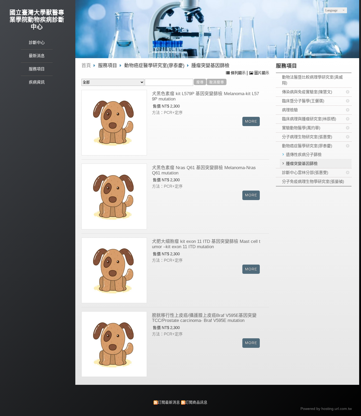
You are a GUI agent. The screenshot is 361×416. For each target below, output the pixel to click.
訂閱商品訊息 (196, 402)
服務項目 (108, 65)
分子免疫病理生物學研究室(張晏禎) (313, 181)
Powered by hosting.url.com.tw (326, 409)
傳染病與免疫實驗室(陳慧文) (307, 92)
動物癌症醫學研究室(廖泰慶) (307, 146)
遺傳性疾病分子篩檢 (304, 154)
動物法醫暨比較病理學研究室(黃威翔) (312, 80)
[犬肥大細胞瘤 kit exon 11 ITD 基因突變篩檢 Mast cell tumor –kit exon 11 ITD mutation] (114, 270)
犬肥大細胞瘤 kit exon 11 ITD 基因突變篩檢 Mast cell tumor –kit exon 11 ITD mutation (206, 244)
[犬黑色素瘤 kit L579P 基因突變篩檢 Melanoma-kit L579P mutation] (114, 122)
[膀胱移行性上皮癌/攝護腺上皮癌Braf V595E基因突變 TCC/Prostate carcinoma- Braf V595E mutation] (114, 344)
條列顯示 (238, 73)
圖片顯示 (261, 73)
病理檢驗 (290, 110)
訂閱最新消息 (169, 402)
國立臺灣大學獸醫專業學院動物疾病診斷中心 (37, 19)
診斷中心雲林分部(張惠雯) (305, 172)
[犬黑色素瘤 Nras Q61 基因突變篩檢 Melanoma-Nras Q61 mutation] (114, 196)
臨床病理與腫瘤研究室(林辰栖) (309, 119)
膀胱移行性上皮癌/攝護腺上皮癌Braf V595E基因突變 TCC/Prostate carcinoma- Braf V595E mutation (204, 318)
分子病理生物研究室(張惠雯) (307, 137)
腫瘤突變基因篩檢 (302, 163)
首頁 (86, 65)
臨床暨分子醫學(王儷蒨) (303, 101)
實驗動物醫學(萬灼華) (301, 128)
